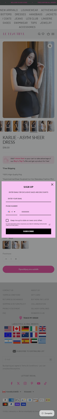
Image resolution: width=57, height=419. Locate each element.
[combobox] (11, 212)
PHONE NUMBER (11, 206)
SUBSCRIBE (28, 231)
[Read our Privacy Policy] (49, 224)
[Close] (52, 184)
